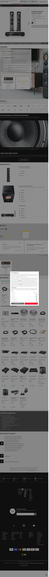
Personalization (14, 299)
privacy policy (32, 289)
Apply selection (17, 303)
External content (14, 301)
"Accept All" (20, 283)
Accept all (31, 303)
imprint (12, 290)
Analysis (13, 294)
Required (13, 292)
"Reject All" (20, 280)
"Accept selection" (14, 287)
